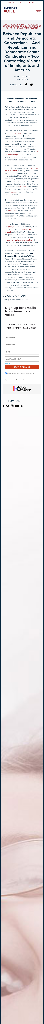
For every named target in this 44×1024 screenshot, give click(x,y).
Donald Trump (17, 24)
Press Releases (31, 28)
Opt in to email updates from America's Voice (21, 373)
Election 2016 (31, 24)
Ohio (25, 26)
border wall (16, 133)
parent (13, 192)
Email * (8, 350)
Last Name (10, 343)
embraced (12, 210)
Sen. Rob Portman (14, 28)
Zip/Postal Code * (13, 357)
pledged (11, 226)
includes (22, 186)
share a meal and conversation (19, 240)
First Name (10, 336)
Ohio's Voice (35, 26)
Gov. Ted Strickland (12, 26)
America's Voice (22, 3)
